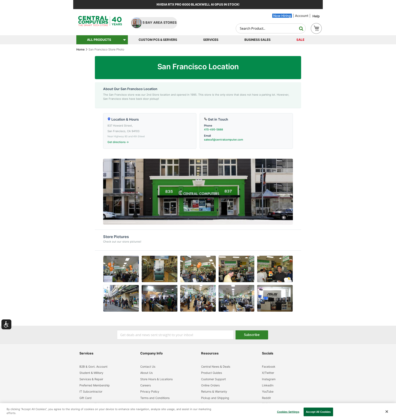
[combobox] (271, 28)
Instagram (269, 379)
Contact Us (147, 366)
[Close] (386, 411)
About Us (146, 372)
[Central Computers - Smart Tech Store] (100, 21)
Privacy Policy (149, 391)
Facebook (268, 366)
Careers (145, 385)
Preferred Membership (94, 385)
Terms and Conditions (155, 398)
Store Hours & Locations (156, 379)
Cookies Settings (288, 411)
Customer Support (213, 379)
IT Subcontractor (90, 391)
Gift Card (85, 398)
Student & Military (91, 372)
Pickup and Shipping (215, 398)
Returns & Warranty (214, 391)
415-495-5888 (213, 129)
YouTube (267, 391)
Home (80, 49)
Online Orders (210, 385)
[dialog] (198, 411)
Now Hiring (282, 16)
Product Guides (211, 372)
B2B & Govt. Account (93, 366)
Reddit (266, 398)
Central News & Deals (215, 366)
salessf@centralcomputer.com (223, 139)
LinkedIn (267, 385)
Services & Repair (91, 379)
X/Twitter (268, 372)
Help (316, 16)
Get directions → (118, 142)
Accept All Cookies (318, 411)
